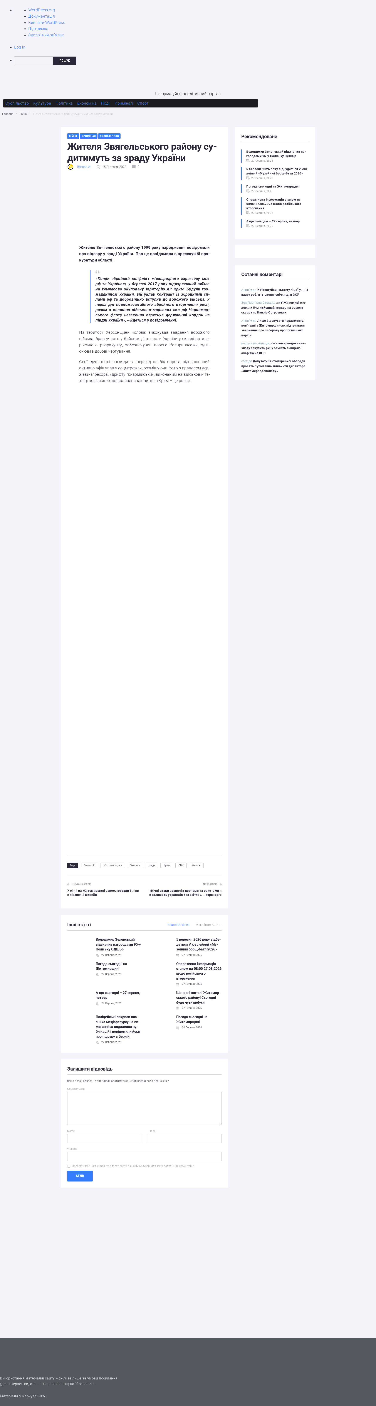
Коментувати (76, 1088)
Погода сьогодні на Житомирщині (273, 186)
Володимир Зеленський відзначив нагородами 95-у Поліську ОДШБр (118, 944)
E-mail (152, 1131)
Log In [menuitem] (19, 47)
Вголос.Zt (89, 865)
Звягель (135, 865)
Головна (7, 114)
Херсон (196, 865)
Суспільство (109, 136)
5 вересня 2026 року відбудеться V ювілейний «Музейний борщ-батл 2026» (198, 944)
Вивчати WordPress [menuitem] (46, 22)
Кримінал (89, 136)
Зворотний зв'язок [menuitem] (46, 35)
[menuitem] (195, 61)
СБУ (181, 865)
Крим (166, 865)
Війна (23, 114)
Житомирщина (113, 865)
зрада (151, 865)
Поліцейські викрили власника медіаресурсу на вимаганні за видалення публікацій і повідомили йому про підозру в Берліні (118, 1027)
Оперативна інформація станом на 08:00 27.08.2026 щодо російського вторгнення (273, 204)
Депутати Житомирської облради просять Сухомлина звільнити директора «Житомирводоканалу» (273, 366)
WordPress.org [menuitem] (41, 10)
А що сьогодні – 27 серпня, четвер (273, 221)
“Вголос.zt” (84, 1384)
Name (71, 1131)
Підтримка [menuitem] (38, 28)
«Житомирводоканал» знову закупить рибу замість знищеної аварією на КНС (273, 348)
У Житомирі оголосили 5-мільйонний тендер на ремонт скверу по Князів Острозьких (274, 307)
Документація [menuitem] (41, 16)
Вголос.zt (84, 167)
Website (72, 1148)
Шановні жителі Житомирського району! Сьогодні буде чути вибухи (198, 998)
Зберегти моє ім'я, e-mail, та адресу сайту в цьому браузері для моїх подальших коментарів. (133, 1166)
